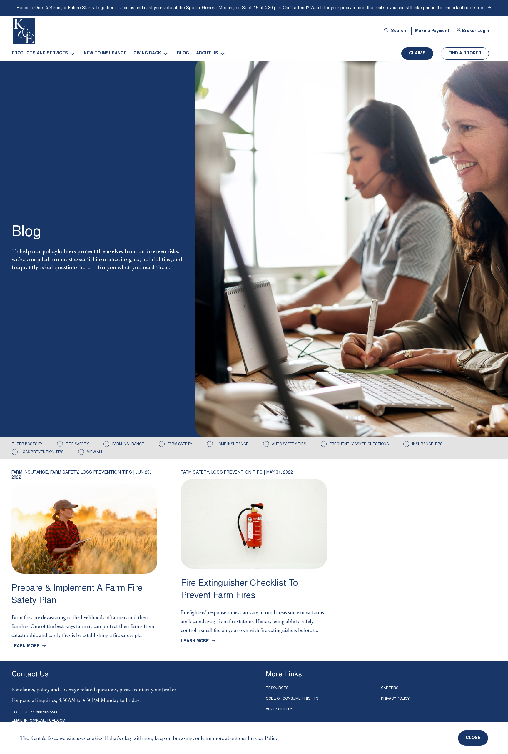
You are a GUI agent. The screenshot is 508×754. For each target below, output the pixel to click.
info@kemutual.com (44, 721)
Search (398, 31)
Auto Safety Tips (289, 444)
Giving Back (147, 53)
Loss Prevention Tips (42, 452)
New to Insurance (105, 53)
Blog (183, 53)
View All (95, 452)
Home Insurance (232, 444)
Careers (389, 688)
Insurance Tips (427, 444)
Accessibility (279, 709)
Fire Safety (77, 444)
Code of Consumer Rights (292, 698)
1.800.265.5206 (45, 712)
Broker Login (475, 31)
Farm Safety (180, 444)
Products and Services (40, 53)
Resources (277, 688)
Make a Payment (432, 31)
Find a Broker (464, 53)
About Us (207, 53)
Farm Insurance (128, 444)
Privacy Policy (263, 738)
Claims (417, 53)
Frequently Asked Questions (359, 444)
